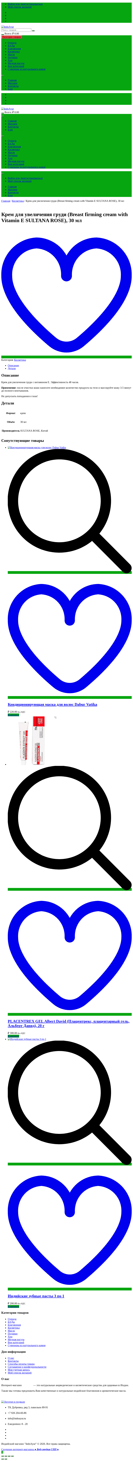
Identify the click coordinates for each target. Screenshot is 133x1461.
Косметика (14, 51)
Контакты (13, 86)
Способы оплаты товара (21, 1364)
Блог (10, 89)
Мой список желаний (20, 7)
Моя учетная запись (19, 1369)
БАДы (11, 45)
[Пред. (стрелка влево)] (2, 1459)
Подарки (13, 57)
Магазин (12, 83)
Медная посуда (16, 63)
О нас (11, 1358)
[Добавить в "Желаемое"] (66, 357)
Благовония (14, 48)
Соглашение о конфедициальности (27, 1366)
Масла (11, 54)
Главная (12, 80)
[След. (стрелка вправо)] (6, 1459)
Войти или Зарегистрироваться (25, 4)
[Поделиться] (6, 1456)
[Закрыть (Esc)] (2, 1456)
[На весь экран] (9, 1456)
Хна (10, 60)
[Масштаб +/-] (12, 1456)
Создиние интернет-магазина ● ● (30, 1449)
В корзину (13, 714)
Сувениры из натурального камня (26, 69)
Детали (12, 368)
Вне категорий (16, 66)
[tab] (70, 365)
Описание (13, 365)
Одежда (12, 42)
